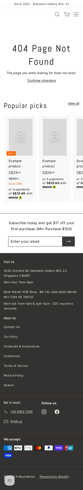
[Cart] (67, 14)
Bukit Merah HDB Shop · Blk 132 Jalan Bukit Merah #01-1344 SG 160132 (40, 294)
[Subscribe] (68, 241)
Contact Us (12, 327)
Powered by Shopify (54, 476)
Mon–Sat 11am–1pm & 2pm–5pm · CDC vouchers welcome (38, 306)
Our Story (11, 336)
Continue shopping (41, 80)
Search (9, 385)
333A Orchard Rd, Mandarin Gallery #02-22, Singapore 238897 (36, 273)
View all (73, 103)
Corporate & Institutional (21, 346)
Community (12, 356)
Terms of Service (16, 365)
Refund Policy (14, 375)
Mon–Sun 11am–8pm (18, 282)
